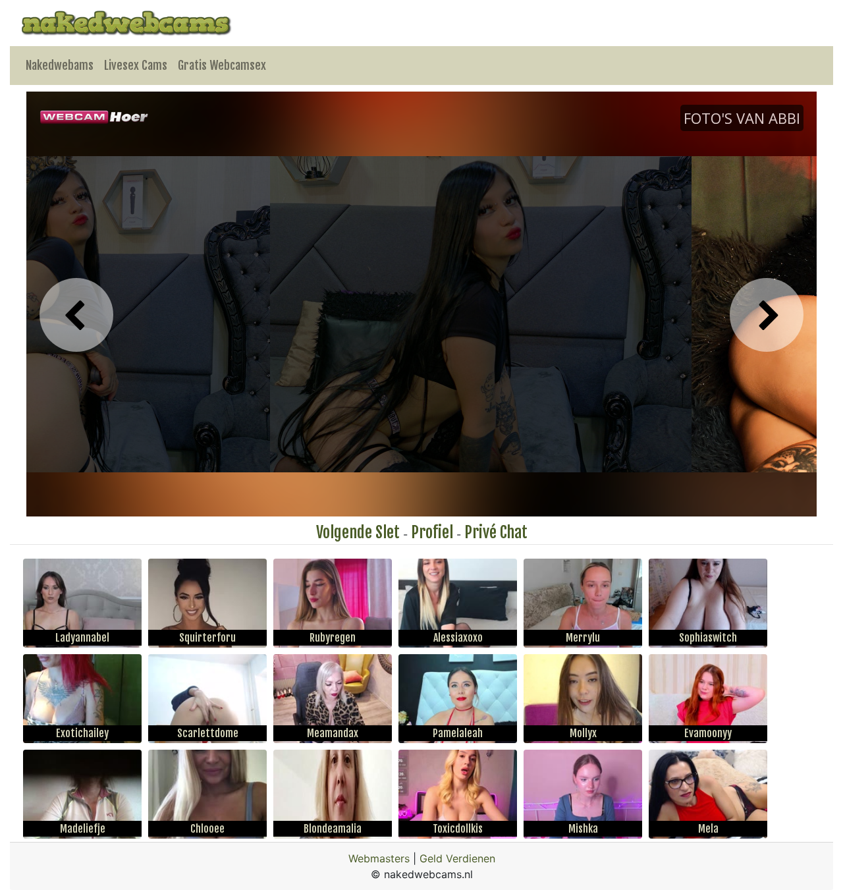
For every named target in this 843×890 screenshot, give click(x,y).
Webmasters (379, 858)
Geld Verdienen (457, 858)
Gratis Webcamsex (222, 65)
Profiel (432, 532)
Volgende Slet (358, 532)
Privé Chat (496, 532)
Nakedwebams (60, 65)
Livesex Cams (135, 65)
